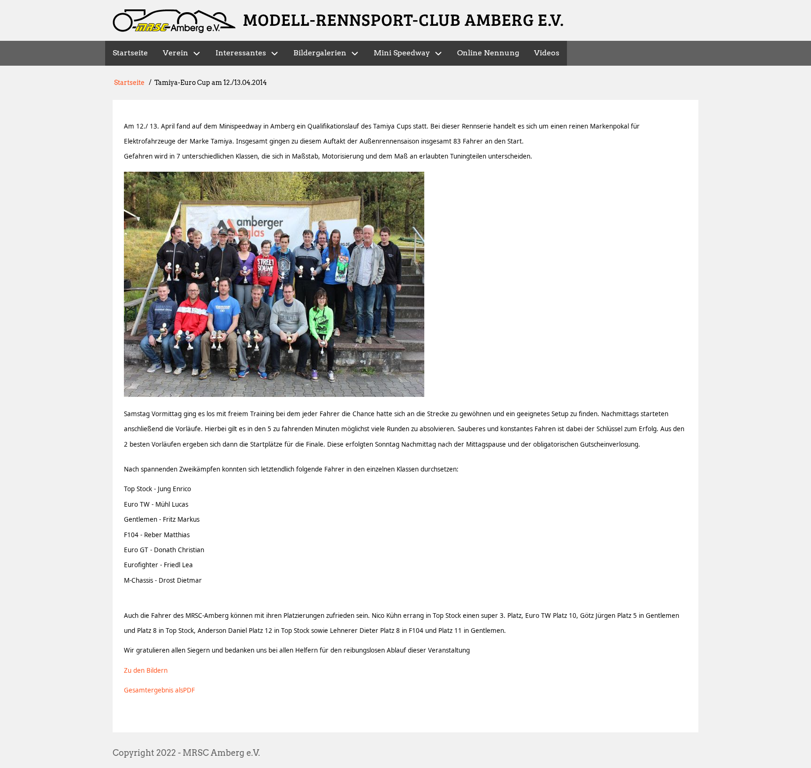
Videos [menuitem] (546, 52)
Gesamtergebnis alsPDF (159, 690)
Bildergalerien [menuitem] (319, 52)
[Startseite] (174, 21)
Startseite (129, 82)
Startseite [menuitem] (130, 52)
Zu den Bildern (146, 670)
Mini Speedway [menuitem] (402, 52)
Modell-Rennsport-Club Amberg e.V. (403, 19)
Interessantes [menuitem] (240, 52)
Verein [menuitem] (175, 52)
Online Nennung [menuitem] (488, 52)
